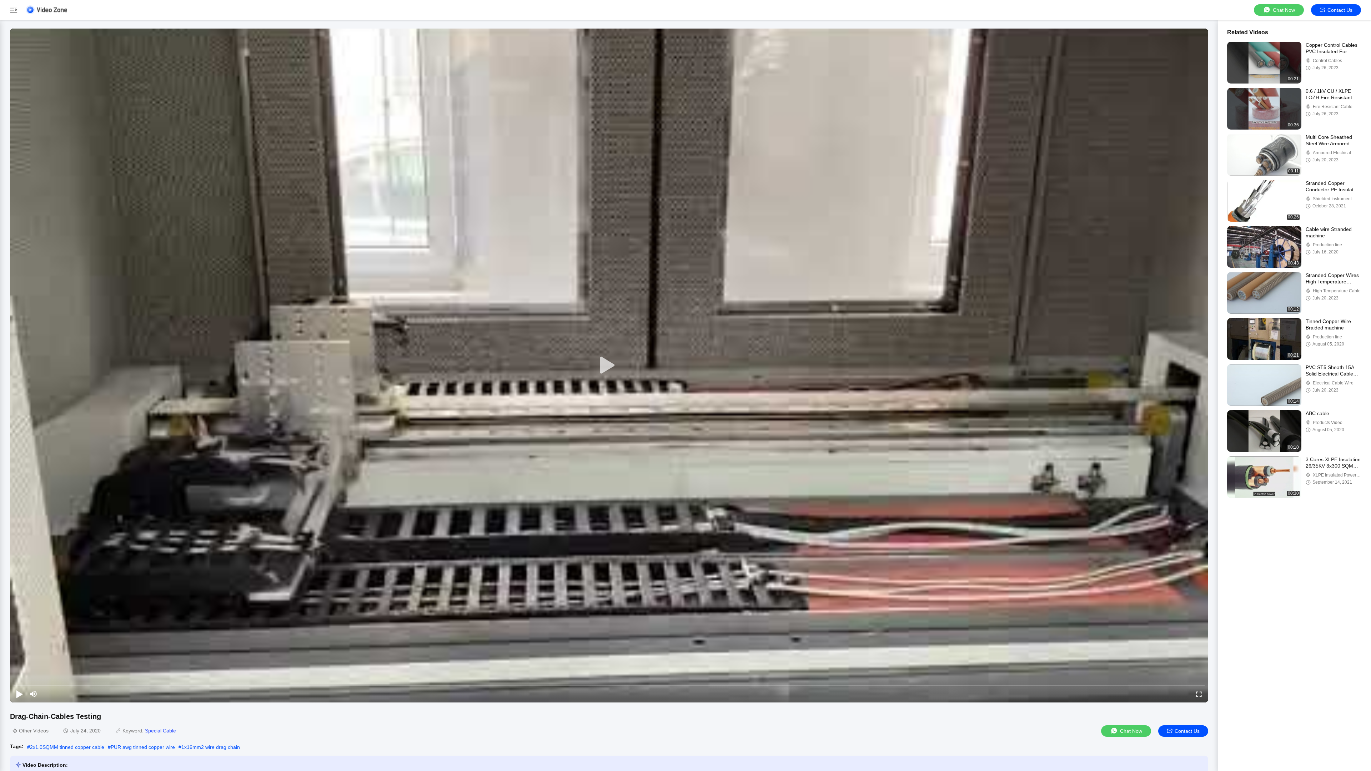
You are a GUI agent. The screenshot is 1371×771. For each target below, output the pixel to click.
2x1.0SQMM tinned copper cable (67, 747)
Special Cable (160, 731)
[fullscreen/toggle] (1199, 694)
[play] (609, 365)
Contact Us (1339, 10)
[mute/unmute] (33, 694)
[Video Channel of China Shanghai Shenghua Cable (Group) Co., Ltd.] (46, 9)
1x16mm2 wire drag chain (210, 747)
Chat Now (1284, 10)
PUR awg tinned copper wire (143, 747)
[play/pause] (19, 694)
